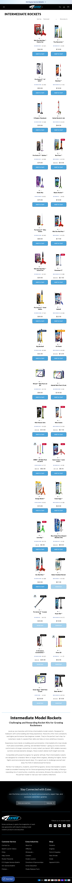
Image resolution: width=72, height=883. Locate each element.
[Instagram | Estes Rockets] (55, 825)
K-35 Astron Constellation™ (40, 651)
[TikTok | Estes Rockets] (64, 825)
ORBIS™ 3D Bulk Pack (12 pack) (40, 460)
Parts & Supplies (54, 852)
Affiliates (28, 849)
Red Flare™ (58, 155)
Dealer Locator (31, 859)
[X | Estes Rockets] (68, 825)
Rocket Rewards (7, 859)
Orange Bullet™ (40, 498)
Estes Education (31, 866)
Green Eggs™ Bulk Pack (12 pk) (40, 690)
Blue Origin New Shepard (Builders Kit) (58, 536)
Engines (52, 849)
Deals (51, 859)
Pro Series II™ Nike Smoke (40, 230)
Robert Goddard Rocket (59, 575)
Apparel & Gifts (54, 862)
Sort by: (39, 19)
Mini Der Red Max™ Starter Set (40, 41)
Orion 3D (58, 652)
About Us (29, 845)
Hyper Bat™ (58, 613)
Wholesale (29, 852)
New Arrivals (53, 855)
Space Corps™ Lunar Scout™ (58, 460)
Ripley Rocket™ (59, 192)
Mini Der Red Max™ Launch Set (40, 269)
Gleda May (40, 192)
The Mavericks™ (58, 42)
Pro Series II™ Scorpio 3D (40, 612)
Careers (28, 855)
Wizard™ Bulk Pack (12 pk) (40, 384)
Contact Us (5, 845)
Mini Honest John (40, 422)
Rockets (52, 845)
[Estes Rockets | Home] (11, 818)
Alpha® (58, 309)
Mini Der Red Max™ (59, 231)
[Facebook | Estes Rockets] (50, 825)
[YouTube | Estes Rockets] (59, 825)
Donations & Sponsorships (34, 862)
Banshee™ (58, 81)
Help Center (6, 855)
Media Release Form (33, 869)
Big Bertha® (40, 346)
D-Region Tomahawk (40, 118)
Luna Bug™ (40, 537)
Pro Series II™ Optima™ (40, 155)
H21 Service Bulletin (8, 866)
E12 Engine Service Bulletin (11, 862)
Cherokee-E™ (58, 270)
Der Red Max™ (40, 575)
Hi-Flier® (59, 346)
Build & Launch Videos (9, 849)
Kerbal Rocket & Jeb (59, 118)
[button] (4, 7)
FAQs (3, 852)
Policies (4, 869)
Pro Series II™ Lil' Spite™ (40, 80)
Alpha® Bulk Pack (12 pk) (58, 385)
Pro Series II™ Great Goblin (40, 308)
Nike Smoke (58, 422)
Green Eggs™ (59, 498)
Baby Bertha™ (58, 691)
